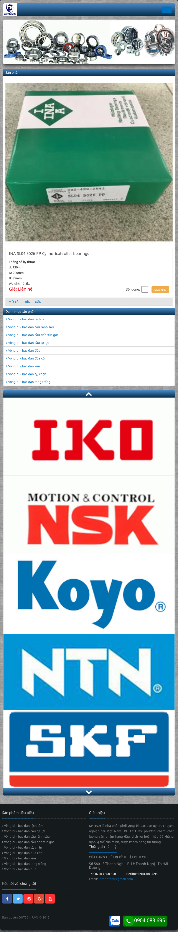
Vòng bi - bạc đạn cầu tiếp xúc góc (32, 335)
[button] (16, 42)
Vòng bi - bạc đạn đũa (23, 350)
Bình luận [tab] (33, 302)
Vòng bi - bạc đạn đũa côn (26, 358)
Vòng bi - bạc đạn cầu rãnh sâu (30, 327)
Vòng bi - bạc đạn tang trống (28, 381)
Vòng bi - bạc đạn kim (23, 366)
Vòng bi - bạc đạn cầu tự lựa (28, 342)
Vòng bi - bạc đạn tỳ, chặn (26, 374)
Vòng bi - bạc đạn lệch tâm (27, 319)
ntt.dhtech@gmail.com (116, 879)
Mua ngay (160, 289)
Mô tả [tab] (13, 302)
